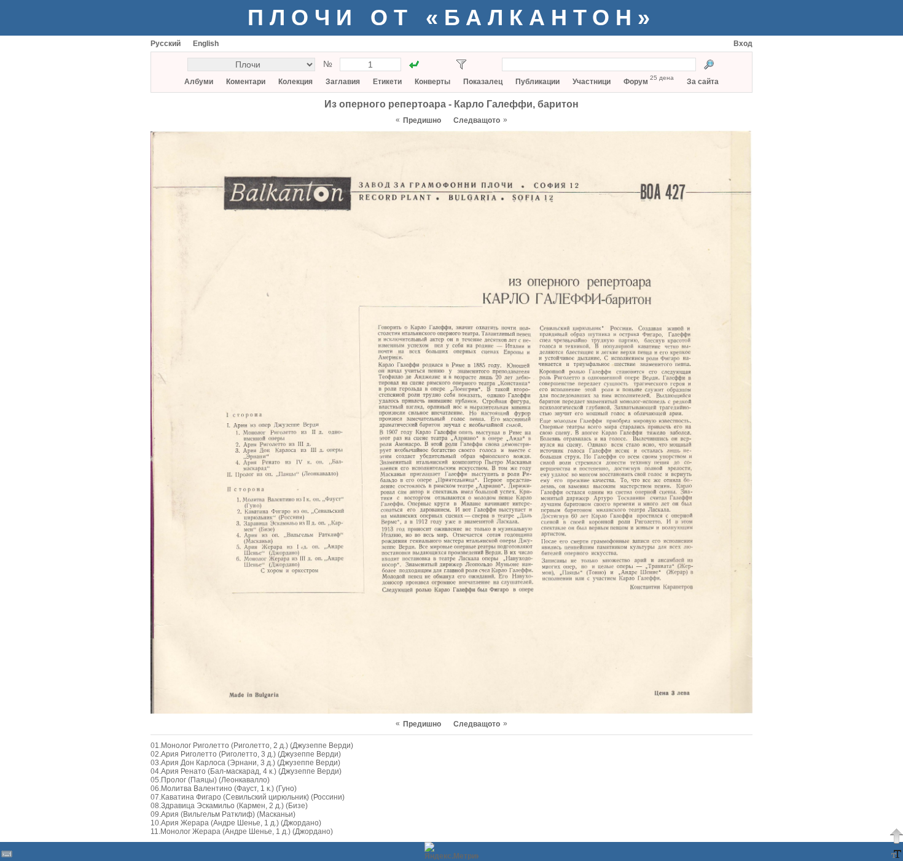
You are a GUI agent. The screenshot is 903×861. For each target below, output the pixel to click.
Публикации (537, 81)
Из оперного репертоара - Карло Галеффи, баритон (451, 104)
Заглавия (343, 81)
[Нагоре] (896, 835)
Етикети (387, 81)
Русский (165, 43)
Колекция (295, 81)
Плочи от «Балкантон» (452, 17)
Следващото (476, 120)
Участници (592, 81)
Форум (636, 81)
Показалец (482, 81)
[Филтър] (461, 64)
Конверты (432, 81)
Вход (742, 43)
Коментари (245, 81)
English (206, 43)
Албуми (198, 81)
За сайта (703, 81)
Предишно (422, 120)
